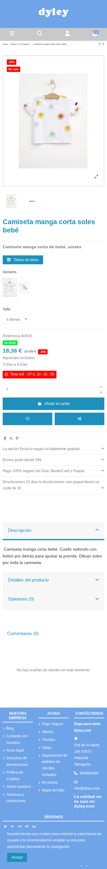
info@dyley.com (87, 788)
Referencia (12, 336)
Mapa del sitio (53, 790)
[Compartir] (5, 438)
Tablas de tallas (25, 260)
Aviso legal (15, 750)
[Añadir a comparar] (79, 419)
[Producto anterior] (100, 44)
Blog (10, 728)
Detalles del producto (28, 580)
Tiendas (48, 740)
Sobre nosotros (18, 787)
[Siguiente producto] (103, 44)
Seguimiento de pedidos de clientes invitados (54, 765)
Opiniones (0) (21, 599)
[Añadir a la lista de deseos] (27, 419)
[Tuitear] (11, 438)
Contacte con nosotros (17, 739)
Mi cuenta (50, 782)
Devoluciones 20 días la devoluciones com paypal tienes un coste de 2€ (51, 485)
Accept (17, 857)
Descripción (19, 530)
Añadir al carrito (57, 404)
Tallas (46, 748)
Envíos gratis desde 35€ (22, 460)
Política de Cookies (14, 775)
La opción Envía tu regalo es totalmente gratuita (41, 449)
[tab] (53, 449)
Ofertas (48, 732)
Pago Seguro (52, 724)
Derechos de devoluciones (17, 761)
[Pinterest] (17, 438)
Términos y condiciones (16, 798)
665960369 (89, 773)
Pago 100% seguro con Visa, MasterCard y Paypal (43, 471)
